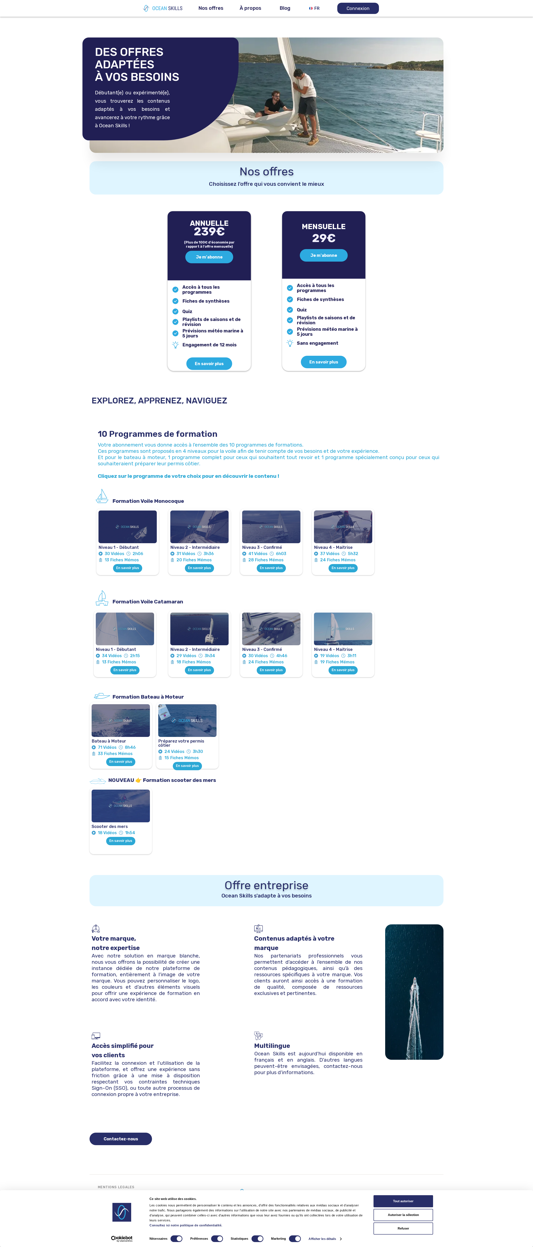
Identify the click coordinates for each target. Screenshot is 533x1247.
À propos (250, 8)
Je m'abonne (209, 257)
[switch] (217, 1238)
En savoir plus (209, 363)
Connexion (358, 8)
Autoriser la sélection (403, 1215)
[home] (162, 8)
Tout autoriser (403, 1201)
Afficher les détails (322, 1239)
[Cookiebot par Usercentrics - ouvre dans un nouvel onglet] (122, 1239)
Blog (285, 8)
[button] (211, 8)
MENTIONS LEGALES (116, 1187)
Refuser (403, 1228)
